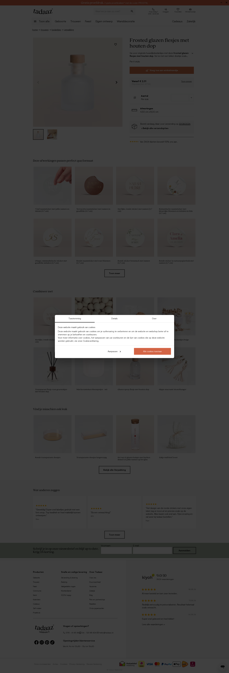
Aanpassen (113, 351)
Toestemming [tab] (75, 318)
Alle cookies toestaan (152, 351)
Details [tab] (114, 318)
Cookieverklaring (91, 341)
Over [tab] (154, 318)
